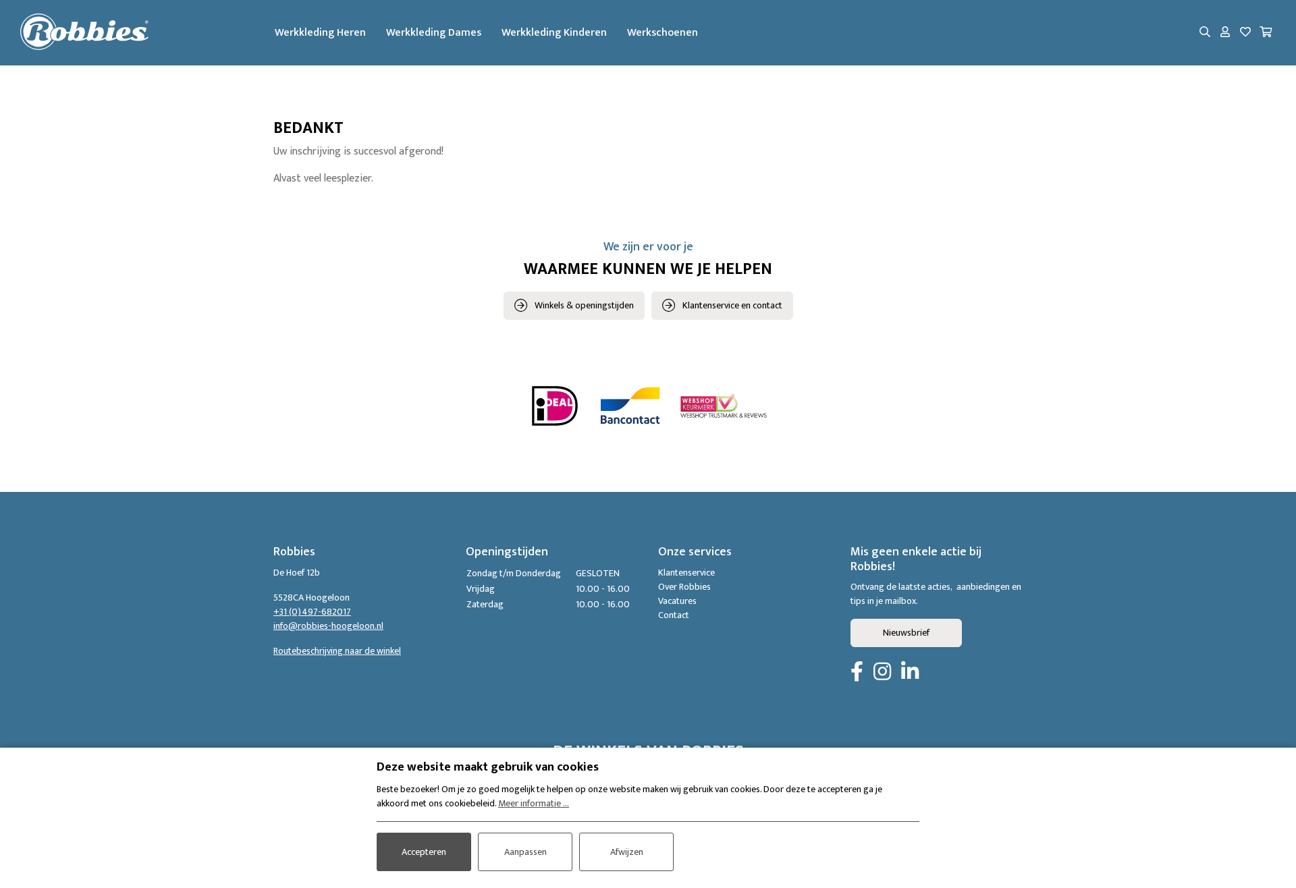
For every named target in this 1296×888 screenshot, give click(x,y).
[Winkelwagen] (1266, 33)
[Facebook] (856, 673)
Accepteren (424, 852)
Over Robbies (684, 586)
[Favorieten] (1245, 33)
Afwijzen (626, 852)
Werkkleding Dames (433, 33)
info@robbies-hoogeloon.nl (328, 626)
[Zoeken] (1205, 33)
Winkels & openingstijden (584, 305)
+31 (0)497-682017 (312, 611)
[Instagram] (882, 673)
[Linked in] (910, 673)
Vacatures (677, 601)
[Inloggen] (1225, 33)
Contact (673, 615)
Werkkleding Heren (320, 33)
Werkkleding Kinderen (554, 33)
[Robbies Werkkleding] (84, 32)
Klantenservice (686, 572)
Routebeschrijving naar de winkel (337, 651)
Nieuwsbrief (906, 632)
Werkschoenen (662, 33)
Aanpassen (525, 852)
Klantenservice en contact (732, 305)
